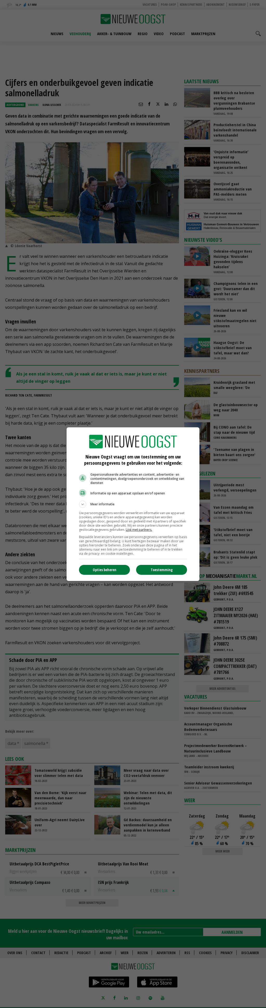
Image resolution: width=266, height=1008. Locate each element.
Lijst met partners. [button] (139, 529)
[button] (133, 504)
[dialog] (133, 504)
